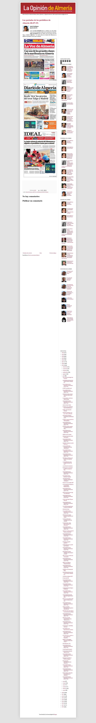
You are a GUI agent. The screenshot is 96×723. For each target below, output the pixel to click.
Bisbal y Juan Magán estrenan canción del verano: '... (67, 640)
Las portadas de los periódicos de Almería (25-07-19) (68, 451)
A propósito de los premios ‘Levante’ (67, 476)
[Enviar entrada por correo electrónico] (39, 190)
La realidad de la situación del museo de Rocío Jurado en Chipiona (70, 68)
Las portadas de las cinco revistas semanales (69, 75)
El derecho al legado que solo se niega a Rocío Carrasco (70, 224)
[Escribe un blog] (42, 190)
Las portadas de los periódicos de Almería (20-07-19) (68, 503)
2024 (63, 356)
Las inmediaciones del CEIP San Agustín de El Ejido (68, 596)
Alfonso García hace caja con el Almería (68, 493)
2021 (63, 361)
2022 (63, 359)
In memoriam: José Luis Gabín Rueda (67, 399)
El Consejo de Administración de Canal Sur (67, 662)
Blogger (55, 714)
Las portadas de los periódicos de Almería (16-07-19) (68, 539)
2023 (63, 358)
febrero (64, 688)
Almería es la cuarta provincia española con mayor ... (68, 516)
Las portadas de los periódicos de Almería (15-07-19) (68, 548)
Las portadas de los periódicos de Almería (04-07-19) (68, 655)
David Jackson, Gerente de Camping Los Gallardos (67, 674)
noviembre (65, 368)
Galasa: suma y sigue (67, 434)
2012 (63, 703)
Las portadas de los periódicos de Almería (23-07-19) (68, 473)
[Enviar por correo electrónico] (41, 190)
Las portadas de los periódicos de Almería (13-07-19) (68, 566)
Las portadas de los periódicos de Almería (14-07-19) (68, 559)
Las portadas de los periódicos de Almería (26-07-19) (68, 440)
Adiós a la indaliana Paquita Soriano (67, 563)
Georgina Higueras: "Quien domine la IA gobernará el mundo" (70, 125)
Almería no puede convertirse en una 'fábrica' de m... (67, 618)
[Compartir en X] (43, 190)
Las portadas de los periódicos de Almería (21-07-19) (68, 496)
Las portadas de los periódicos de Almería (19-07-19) (68, 512)
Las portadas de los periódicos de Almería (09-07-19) (68, 604)
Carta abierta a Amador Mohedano (70, 141)
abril (64, 684)
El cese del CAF (66, 578)
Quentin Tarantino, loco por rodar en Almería (67, 413)
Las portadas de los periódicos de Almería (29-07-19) (68, 402)
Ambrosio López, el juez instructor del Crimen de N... (68, 395)
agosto (64, 374)
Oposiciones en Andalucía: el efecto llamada (70, 262)
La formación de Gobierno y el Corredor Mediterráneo (68, 485)
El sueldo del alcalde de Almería (69, 279)
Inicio (41, 253)
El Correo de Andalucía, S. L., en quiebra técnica (70, 293)
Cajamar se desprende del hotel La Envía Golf (68, 531)
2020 (63, 363)
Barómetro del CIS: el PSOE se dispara (67, 658)
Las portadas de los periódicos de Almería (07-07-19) (68, 622)
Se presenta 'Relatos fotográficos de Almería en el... (68, 416)
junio (64, 681)
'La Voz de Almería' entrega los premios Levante (67, 520)
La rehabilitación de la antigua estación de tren (67, 463)
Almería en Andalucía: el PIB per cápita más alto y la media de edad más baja (67, 241)
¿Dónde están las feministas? (70, 103)
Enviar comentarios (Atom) (33, 255)
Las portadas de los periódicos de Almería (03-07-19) (68, 666)
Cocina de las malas (67, 405)
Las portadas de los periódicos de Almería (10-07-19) (68, 592)
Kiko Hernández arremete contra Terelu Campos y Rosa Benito (70, 179)
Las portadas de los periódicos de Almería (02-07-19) (68, 670)
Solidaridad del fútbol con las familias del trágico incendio (70, 111)
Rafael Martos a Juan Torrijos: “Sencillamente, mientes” (70, 319)
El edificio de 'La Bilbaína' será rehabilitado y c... (68, 407)
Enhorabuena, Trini (66, 643)
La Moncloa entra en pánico (70, 298)
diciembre (65, 366)
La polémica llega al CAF (68, 576)
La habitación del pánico (68, 465)
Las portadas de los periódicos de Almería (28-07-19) (68, 423)
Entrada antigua (53, 253)
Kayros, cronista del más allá (69, 305)
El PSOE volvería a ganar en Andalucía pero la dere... (68, 427)
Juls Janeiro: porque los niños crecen (69, 81)
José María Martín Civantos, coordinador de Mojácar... (68, 479)
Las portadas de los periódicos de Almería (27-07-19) (68, 431)
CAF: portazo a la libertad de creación (68, 556)
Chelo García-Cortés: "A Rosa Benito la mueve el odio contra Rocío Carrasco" (67, 186)
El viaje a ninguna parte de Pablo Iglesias (68, 420)
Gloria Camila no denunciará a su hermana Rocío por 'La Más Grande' (70, 156)
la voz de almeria (38, 192)
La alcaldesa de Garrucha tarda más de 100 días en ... (68, 381)
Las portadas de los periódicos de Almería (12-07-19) (68, 581)
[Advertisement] (39, 241)
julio (64, 375)
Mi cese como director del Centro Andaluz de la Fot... (68, 600)
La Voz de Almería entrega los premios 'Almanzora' (67, 447)
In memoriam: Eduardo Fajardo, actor (67, 652)
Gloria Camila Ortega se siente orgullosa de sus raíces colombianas (67, 97)
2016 (63, 696)
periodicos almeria (44, 192)
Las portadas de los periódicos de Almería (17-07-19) (68, 535)
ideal (33, 192)
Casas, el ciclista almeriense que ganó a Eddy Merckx (68, 608)
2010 (63, 706)
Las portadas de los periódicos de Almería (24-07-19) (68, 455)
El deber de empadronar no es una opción (70, 131)
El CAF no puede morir (67, 388)
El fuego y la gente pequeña (66, 542)
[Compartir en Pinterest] (46, 190)
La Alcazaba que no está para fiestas (68, 545)
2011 (63, 705)
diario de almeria (29, 192)
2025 (63, 354)
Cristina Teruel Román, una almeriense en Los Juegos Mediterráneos (70, 118)
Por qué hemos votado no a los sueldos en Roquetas (68, 636)
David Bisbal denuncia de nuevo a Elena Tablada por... (68, 573)
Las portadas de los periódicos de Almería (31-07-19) (68, 385)
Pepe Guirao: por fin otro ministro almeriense (69, 313)
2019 (63, 365)
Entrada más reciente (27, 253)
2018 (63, 692)
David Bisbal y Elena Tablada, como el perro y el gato (68, 552)
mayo (64, 683)
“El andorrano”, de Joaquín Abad (70, 272)
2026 (63, 352)
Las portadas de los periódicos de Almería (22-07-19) (68, 489)
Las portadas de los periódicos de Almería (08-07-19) (68, 614)
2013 (63, 701)
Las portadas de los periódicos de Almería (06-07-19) (36, 21)
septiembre (65, 372)
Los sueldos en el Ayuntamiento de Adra (68, 629)
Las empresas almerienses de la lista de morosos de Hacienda (70, 286)
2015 (63, 697)
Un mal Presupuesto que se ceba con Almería (68, 507)
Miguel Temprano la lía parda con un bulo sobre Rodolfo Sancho (67, 89)
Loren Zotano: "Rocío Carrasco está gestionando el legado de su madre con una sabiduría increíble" (67, 164)
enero (64, 690)
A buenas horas (66, 509)
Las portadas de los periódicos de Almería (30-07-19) (68, 391)
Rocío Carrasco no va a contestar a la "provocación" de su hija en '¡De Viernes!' (67, 256)
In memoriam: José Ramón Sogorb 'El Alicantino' (67, 524)
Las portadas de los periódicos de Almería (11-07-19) (68, 585)
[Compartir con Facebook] (44, 190)
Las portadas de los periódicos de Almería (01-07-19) (68, 678)
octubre (64, 370)
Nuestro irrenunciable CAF (68, 482)
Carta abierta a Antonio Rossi (70, 148)
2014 (63, 699)
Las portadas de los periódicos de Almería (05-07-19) (68, 646)
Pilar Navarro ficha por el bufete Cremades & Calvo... (68, 459)
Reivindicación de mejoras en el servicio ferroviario (68, 611)
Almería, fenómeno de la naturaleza (68, 437)
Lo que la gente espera (67, 649)
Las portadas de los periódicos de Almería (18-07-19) (68, 528)
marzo (64, 686)
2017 (63, 694)
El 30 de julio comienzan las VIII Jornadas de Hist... (68, 469)
